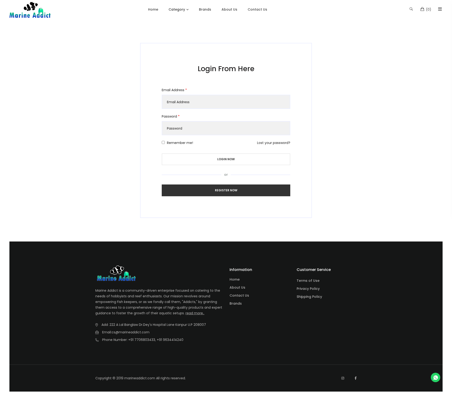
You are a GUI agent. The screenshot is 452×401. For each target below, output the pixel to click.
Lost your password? (273, 142)
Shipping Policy (309, 296)
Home (153, 9)
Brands (205, 9)
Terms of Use (308, 280)
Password (171, 116)
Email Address (174, 90)
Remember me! (180, 142)
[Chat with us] (435, 377)
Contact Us (257, 9)
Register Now (226, 190)
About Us (229, 9)
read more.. (195, 313)
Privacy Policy (308, 288)
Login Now (226, 159)
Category (177, 9)
